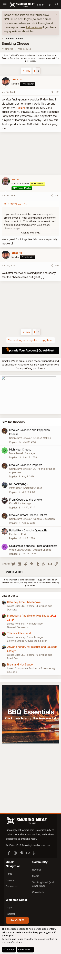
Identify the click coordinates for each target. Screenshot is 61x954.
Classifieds (38, 892)
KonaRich (14, 503)
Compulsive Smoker (20, 437)
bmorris (9, 48)
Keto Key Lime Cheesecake (24, 602)
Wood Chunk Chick (20, 549)
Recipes (36, 869)
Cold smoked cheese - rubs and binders (33, 546)
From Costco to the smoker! (26, 499)
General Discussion (44, 518)
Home (9, 873)
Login (9, 907)
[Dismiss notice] (56, 14)
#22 (57, 195)
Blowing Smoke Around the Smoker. (27, 640)
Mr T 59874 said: (13, 204)
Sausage (30, 453)
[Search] (56, 4)
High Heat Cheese (20, 449)
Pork (23, 534)
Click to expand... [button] (30, 232)
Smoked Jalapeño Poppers (25, 465)
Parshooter (15, 487)
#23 (57, 265)
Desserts (12, 609)
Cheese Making (42, 437)
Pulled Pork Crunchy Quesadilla (28, 530)
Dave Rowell (16, 453)
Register (10, 913)
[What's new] (49, 4)
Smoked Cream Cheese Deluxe (28, 515)
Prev (27, 70)
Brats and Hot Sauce (20, 664)
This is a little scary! (19, 633)
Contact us (12, 886)
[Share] (52, 92)
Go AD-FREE (17, 920)
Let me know (34, 27)
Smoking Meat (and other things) (43, 884)
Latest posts (10, 595)
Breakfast (12, 658)
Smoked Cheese (32, 487)
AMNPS (20, 107)
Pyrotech (14, 534)
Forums (10, 880)
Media (35, 875)
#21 (57, 92)
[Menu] (5, 4)
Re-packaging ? (18, 484)
